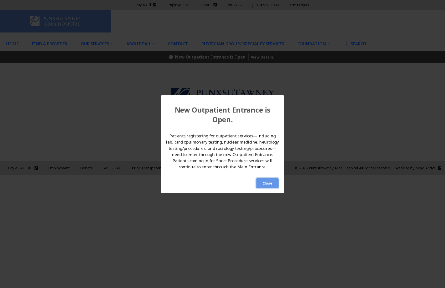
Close (267, 183)
